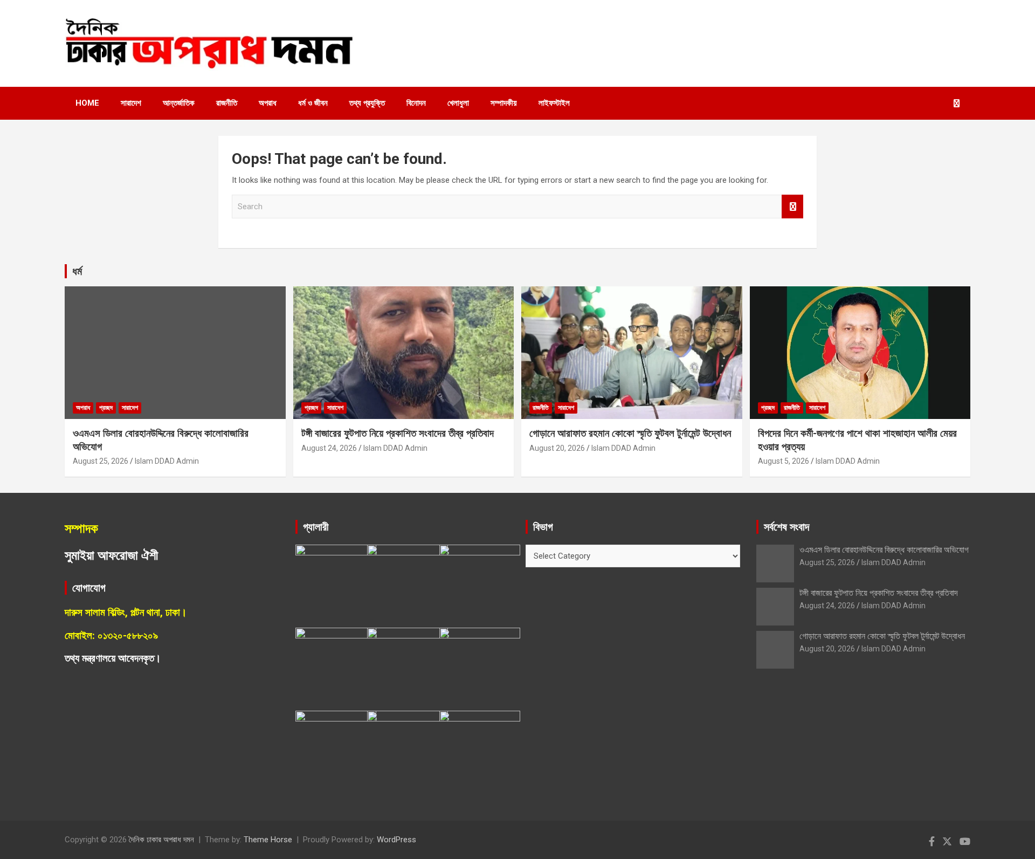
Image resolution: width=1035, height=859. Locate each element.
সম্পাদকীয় (504, 103)
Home (87, 103)
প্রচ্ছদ (106, 407)
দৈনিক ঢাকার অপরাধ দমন (161, 839)
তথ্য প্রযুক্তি (367, 103)
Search (792, 207)
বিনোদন (416, 103)
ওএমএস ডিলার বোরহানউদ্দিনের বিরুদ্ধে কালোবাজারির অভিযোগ (884, 550)
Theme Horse (268, 839)
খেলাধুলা (458, 103)
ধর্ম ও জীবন (313, 103)
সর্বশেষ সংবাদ (786, 526)
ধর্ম (77, 271)
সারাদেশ (131, 103)
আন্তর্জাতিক (179, 103)
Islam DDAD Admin (167, 461)
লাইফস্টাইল (554, 103)
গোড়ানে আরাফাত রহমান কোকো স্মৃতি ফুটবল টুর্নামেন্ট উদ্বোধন (630, 433)
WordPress (396, 839)
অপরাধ (268, 103)
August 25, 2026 (100, 461)
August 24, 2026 (329, 448)
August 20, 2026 (557, 448)
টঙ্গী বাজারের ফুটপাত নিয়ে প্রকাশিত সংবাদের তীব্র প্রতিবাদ (397, 433)
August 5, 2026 (783, 461)
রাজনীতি (226, 103)
